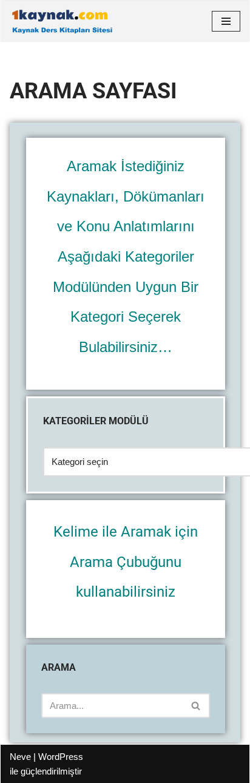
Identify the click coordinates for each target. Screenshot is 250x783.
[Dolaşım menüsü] (226, 21)
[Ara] (196, 705)
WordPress (60, 756)
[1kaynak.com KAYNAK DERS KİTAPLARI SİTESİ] (62, 21)
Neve (20, 756)
